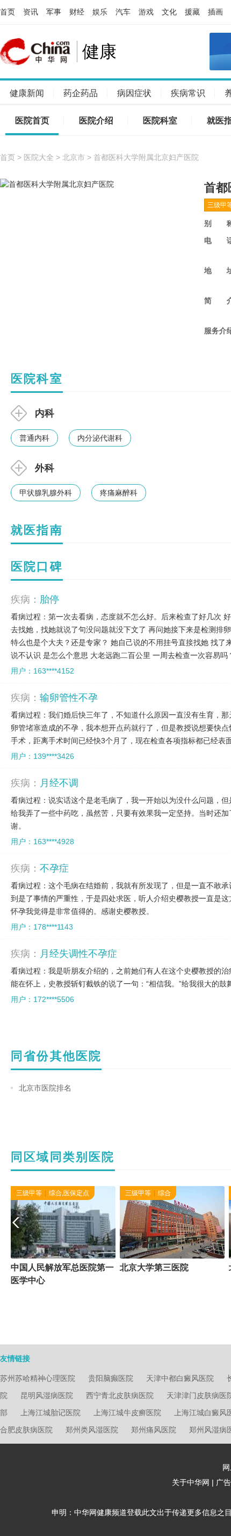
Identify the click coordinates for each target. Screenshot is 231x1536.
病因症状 (134, 93)
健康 (99, 51)
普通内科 (34, 438)
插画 (215, 12)
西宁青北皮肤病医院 (120, 1395)
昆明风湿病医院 (46, 1395)
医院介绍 (96, 120)
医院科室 (160, 120)
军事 (53, 12)
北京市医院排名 (45, 1088)
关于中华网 (191, 1482)
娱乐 (99, 12)
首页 (7, 12)
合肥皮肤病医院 (26, 1429)
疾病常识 (188, 93)
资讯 (30, 12)
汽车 (123, 12)
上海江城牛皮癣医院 (127, 1412)
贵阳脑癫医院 (110, 1378)
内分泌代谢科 (99, 438)
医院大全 (39, 157)
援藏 (192, 12)
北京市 (73, 157)
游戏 (146, 12)
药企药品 (80, 93)
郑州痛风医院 (153, 1429)
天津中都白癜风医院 (180, 1378)
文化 (169, 12)
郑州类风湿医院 (92, 1429)
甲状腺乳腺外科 (45, 492)
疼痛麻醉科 (119, 492)
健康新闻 (27, 93)
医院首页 (32, 120)
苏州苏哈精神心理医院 (37, 1378)
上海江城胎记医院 (50, 1412)
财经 (76, 12)
